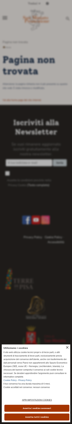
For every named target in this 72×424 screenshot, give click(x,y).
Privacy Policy (25, 380)
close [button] (67, 347)
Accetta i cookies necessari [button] (37, 408)
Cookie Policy (10, 380)
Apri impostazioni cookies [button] (37, 400)
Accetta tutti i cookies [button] (37, 417)
